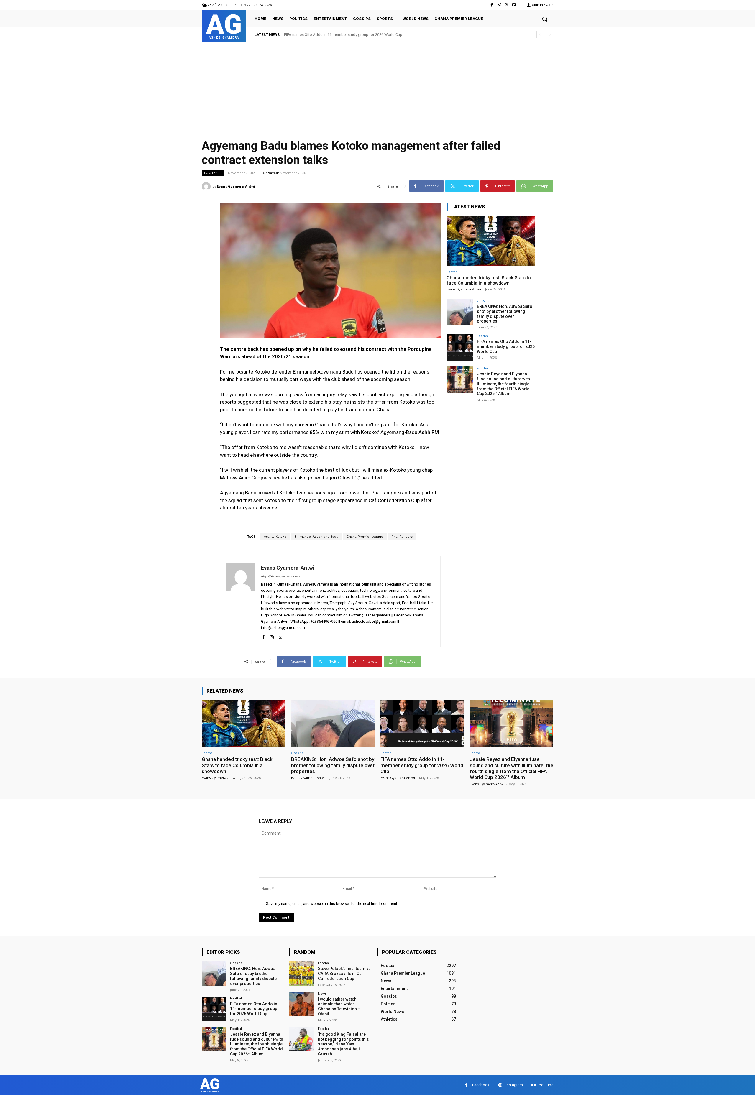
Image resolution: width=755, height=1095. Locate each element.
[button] (544, 18)
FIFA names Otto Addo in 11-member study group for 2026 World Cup (506, 346)
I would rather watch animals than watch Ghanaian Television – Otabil (339, 1006)
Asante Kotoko (275, 537)
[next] (549, 34)
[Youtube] (514, 5)
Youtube (546, 1085)
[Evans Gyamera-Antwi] (207, 186)
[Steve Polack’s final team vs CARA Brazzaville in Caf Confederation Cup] (301, 973)
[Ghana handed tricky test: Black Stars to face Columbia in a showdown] (491, 241)
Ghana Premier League (365, 537)
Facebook (481, 1085)
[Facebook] (491, 5)
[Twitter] (507, 5)
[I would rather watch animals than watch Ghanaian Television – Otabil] (301, 1004)
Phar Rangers (402, 537)
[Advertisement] (377, 86)
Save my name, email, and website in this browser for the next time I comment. (332, 903)
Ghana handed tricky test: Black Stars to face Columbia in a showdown (489, 280)
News (322, 993)
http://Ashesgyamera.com (280, 576)
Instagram (514, 1085)
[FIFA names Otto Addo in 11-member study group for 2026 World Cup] (460, 347)
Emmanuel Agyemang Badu (316, 537)
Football (212, 173)
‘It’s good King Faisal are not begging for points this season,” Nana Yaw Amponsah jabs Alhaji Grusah (343, 1044)
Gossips (483, 300)
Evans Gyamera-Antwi (236, 186)
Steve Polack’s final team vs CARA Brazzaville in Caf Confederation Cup (344, 973)
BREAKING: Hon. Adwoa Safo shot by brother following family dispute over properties (504, 313)
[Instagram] (499, 5)
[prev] (540, 34)
